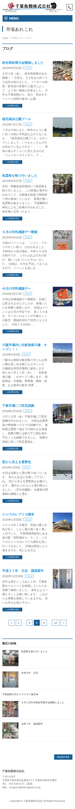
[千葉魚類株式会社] (32, 8)
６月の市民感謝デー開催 (19, 232)
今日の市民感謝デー (16, 288)
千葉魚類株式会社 (33, 801)
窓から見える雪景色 (16, 462)
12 (55, 622)
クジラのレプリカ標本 (18, 514)
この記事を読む (12, 106)
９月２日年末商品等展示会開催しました (42, 702)
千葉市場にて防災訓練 (18, 405)
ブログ (27, 68)
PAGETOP (63, 757)
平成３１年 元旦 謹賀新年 (23, 570)
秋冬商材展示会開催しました (23, 62)
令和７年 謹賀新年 (32, 723)
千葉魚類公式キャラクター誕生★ (20, 694)
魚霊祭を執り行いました (19, 175)
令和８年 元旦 (29, 673)
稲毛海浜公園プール (16, 119)
